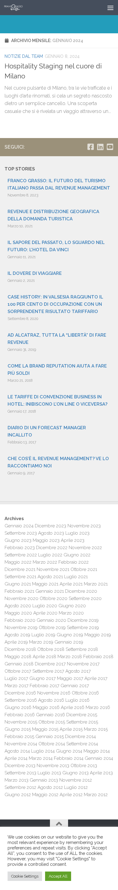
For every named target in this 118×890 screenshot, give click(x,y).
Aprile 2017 (95, 678)
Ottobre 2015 (51, 722)
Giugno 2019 (70, 635)
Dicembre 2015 (81, 714)
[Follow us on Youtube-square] (109, 146)
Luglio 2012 (76, 787)
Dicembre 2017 (50, 664)
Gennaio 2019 (68, 642)
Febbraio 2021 (19, 591)
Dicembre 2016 (20, 693)
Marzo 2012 (96, 794)
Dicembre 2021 (20, 569)
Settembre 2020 (85, 598)
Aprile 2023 (72, 540)
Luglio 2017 (16, 678)
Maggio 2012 (45, 794)
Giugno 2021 (18, 584)
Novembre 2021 (53, 569)
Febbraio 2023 (20, 547)
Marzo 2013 (16, 780)
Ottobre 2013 (83, 765)
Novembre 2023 (84, 526)
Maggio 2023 (46, 540)
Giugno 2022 (77, 555)
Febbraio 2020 (20, 620)
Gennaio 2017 (75, 685)
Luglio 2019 (43, 635)
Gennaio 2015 (49, 736)
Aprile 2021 (71, 584)
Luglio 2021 (76, 576)
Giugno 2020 (72, 605)
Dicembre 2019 (83, 620)
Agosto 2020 (18, 605)
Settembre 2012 (20, 787)
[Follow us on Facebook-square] (90, 146)
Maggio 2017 (70, 678)
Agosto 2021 (50, 576)
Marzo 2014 (41, 758)
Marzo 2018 (69, 656)
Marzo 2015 (96, 729)
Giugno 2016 (18, 707)
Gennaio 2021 (49, 591)
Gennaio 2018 (19, 664)
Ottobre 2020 (53, 598)
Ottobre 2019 (52, 627)
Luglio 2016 (77, 700)
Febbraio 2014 (69, 758)
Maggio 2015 (45, 729)
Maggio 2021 (45, 584)
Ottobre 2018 (50, 649)
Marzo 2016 (98, 707)
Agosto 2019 (17, 635)
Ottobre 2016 (85, 693)
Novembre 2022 (85, 547)
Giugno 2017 (42, 678)
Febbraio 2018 (98, 656)
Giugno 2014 (69, 751)
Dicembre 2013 (20, 765)
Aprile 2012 (71, 794)
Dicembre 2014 (80, 736)
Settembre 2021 (20, 576)
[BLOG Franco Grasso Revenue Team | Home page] (16, 7)
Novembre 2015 (21, 722)
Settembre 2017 (48, 671)
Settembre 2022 (21, 555)
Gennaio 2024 (19, 526)
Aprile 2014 (16, 758)
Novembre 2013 (53, 765)
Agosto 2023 (51, 533)
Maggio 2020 (18, 613)
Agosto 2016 (51, 700)
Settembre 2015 (82, 722)
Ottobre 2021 (83, 569)
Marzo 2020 (71, 613)
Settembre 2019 (83, 627)
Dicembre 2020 (81, 591)
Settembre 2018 (82, 649)
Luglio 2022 (50, 555)
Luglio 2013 (49, 773)
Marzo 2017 (16, 685)
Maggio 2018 (18, 656)
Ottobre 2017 (18, 671)
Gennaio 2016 (50, 714)
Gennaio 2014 (99, 758)
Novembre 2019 (21, 627)
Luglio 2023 (77, 533)
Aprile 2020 (45, 613)
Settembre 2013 (20, 773)
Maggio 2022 (18, 562)
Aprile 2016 (72, 707)
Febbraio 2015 (19, 736)
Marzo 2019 (41, 642)
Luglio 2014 (43, 751)
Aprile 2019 (16, 642)
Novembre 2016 (53, 693)
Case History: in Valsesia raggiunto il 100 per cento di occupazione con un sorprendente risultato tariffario (55, 304)
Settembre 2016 (21, 700)
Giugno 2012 (18, 794)
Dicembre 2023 (50, 526)
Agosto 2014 (17, 751)
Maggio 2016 (46, 707)
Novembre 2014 (21, 744)
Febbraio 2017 (44, 685)
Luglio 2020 (44, 605)
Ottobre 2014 (51, 744)
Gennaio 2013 (44, 780)
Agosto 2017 (78, 671)
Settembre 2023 (21, 533)
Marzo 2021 (96, 584)
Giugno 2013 (75, 773)
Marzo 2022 (45, 562)
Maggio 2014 (97, 751)
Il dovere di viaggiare (35, 273)
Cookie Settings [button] (24, 876)
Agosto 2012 (50, 787)
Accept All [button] (58, 876)
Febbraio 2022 (73, 562)
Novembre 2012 (75, 780)
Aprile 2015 (71, 729)
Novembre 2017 (83, 664)
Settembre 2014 (82, 744)
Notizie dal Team (24, 56)
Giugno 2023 (18, 540)
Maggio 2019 (97, 635)
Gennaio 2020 (51, 620)
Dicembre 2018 (20, 649)
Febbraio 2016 (20, 714)
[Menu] (110, 7)
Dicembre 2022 (51, 547)
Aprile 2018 (44, 656)
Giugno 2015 (18, 729)
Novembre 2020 (21, 598)
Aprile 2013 (101, 773)
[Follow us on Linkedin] (100, 146)
